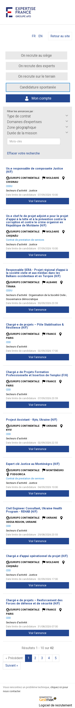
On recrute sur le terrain (36, 76)
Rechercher (63, 141)
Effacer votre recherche (23, 153)
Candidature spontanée (38, 87)
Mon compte (41, 98)
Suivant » (11, 665)
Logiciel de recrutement (55, 705)
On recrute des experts (37, 66)
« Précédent (14, 658)
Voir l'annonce (37, 201)
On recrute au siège (36, 55)
